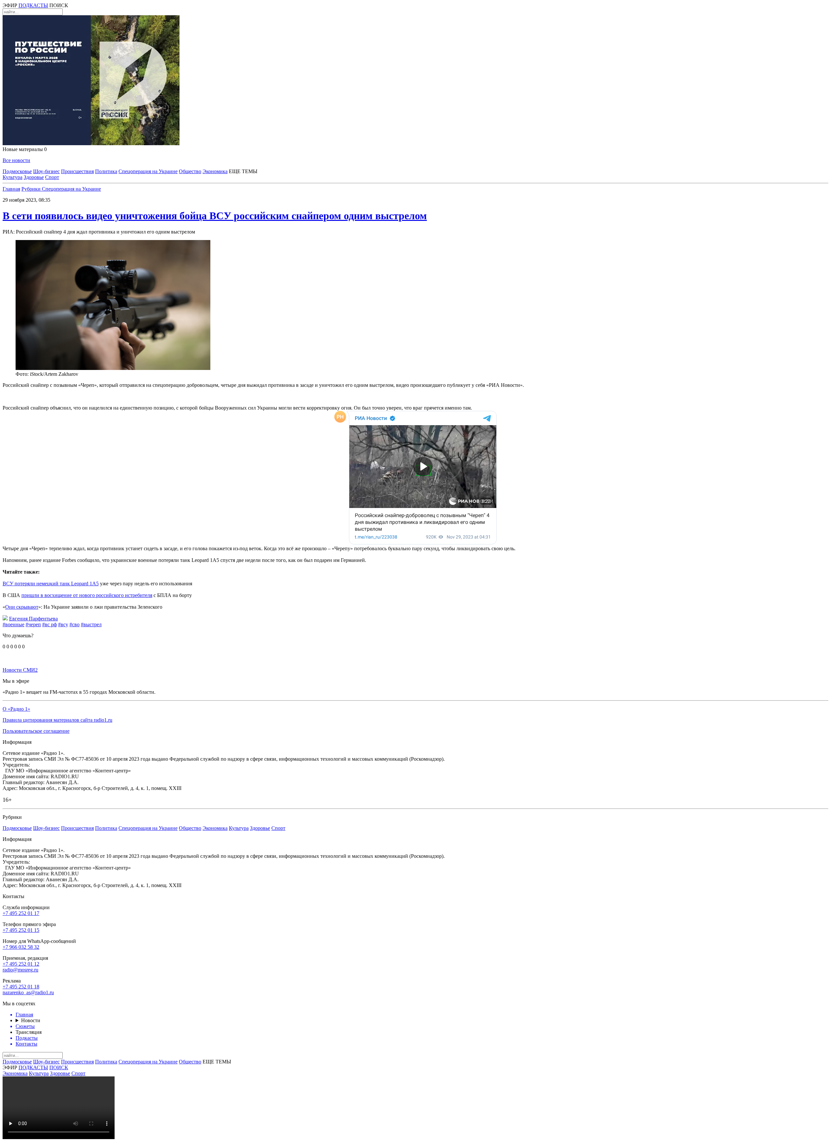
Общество (190, 171)
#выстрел (91, 624)
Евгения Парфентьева (33, 618)
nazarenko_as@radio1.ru (28, 992)
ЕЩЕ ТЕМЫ (243, 171)
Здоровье (34, 177)
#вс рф (49, 624)
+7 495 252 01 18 (21, 986)
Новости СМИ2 (20, 670)
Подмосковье (17, 171)
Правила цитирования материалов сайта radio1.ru (57, 720)
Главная (11, 189)
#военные (13, 624)
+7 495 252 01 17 (21, 913)
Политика (106, 171)
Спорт (52, 177)
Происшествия (77, 171)
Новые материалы (25, 149)
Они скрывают (21, 607)
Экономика (215, 171)
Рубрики (31, 189)
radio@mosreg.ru (20, 969)
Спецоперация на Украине (148, 171)
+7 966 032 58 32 (21, 947)
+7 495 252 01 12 (21, 964)
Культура (12, 177)
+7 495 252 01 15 (21, 930)
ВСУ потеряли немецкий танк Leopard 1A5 (51, 583)
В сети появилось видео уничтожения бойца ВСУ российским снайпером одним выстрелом (215, 216)
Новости (30, 1020)
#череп (33, 624)
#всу (63, 624)
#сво (74, 624)
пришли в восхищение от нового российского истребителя (86, 595)
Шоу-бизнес (46, 171)
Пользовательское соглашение (36, 731)
